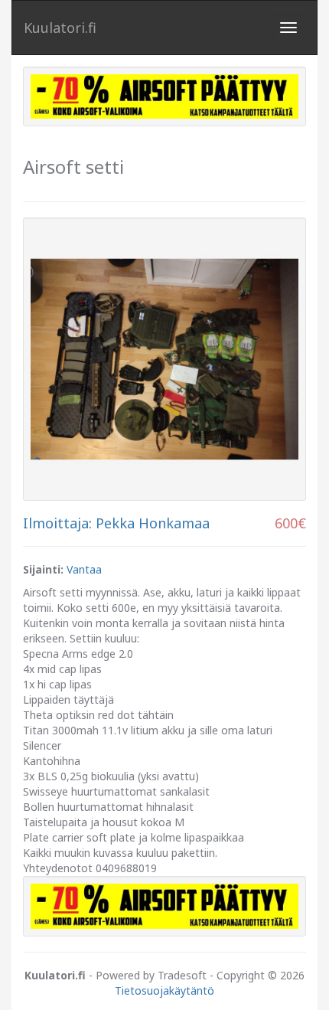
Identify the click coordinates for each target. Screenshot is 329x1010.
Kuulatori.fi (60, 27)
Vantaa (84, 569)
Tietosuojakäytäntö (164, 990)
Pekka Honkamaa (153, 523)
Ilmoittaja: (57, 523)
